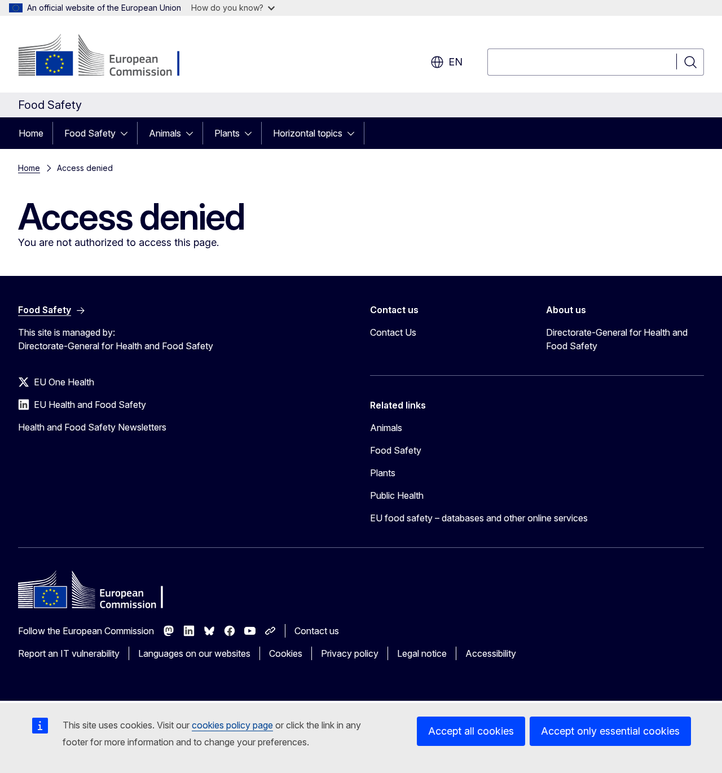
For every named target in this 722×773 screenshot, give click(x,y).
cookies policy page (232, 725)
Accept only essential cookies (610, 731)
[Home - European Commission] (109, 56)
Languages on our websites (194, 653)
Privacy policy (349, 653)
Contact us (316, 630)
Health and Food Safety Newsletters (92, 427)
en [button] (455, 62)
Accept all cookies (471, 731)
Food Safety (90, 133)
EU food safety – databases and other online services (479, 518)
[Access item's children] (127, 133)
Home (31, 133)
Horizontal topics (307, 133)
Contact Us (393, 332)
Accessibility (490, 653)
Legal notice (422, 653)
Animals (165, 133)
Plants (227, 133)
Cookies (285, 653)
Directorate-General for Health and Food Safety (617, 339)
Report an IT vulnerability (69, 653)
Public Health (397, 495)
